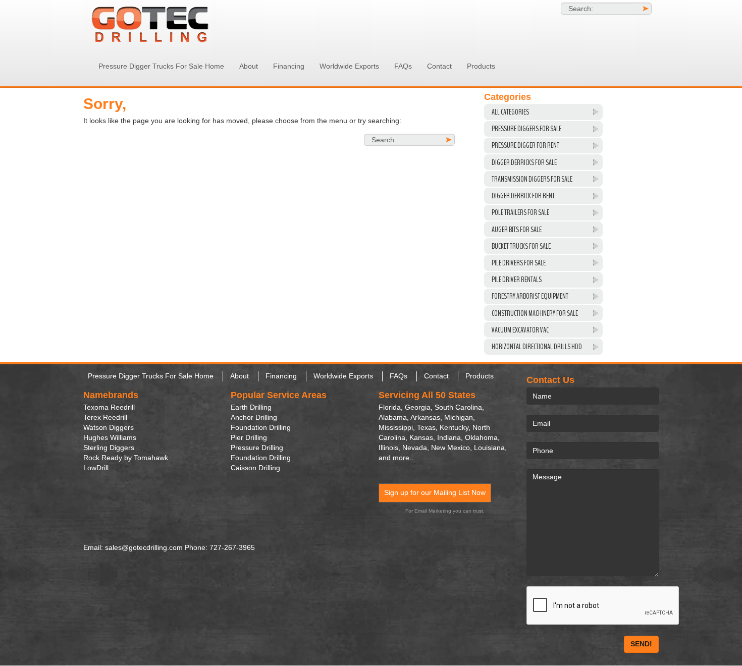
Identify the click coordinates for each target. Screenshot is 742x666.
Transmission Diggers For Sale (532, 179)
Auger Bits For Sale (517, 230)
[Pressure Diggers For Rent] (174, 23)
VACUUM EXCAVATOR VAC (520, 330)
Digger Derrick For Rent (523, 196)
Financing (288, 66)
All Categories (510, 112)
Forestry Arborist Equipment (530, 296)
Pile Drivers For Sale (519, 263)
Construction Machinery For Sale (535, 313)
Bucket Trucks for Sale (521, 246)
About (248, 66)
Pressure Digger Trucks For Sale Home (161, 66)
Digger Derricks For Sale (524, 162)
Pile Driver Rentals (517, 279)
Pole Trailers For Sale (520, 212)
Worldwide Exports (349, 66)
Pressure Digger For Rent (525, 145)
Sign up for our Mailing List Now (435, 492)
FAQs (403, 66)
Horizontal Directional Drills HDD (537, 347)
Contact (439, 66)
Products (481, 66)
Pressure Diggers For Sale (526, 129)
